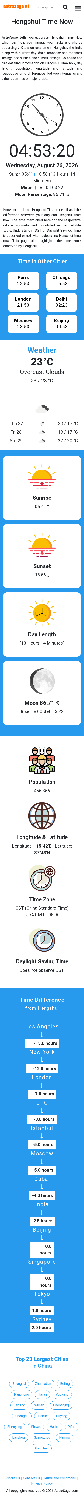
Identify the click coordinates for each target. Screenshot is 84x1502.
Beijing (65, 1384)
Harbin (54, 1427)
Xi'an (71, 1427)
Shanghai (19, 1384)
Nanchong (21, 1394)
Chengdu (21, 1416)
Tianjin (42, 1416)
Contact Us (31, 1478)
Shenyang (14, 1427)
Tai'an (42, 1394)
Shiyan (36, 1427)
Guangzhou (42, 1437)
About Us (13, 1478)
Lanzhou (18, 1437)
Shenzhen (41, 1448)
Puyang (61, 1416)
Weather (42, 350)
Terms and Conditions (59, 1478)
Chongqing (61, 1405)
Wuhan (39, 1405)
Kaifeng (19, 1405)
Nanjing (64, 1437)
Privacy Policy (42, 1483)
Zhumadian (43, 1384)
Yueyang (62, 1394)
